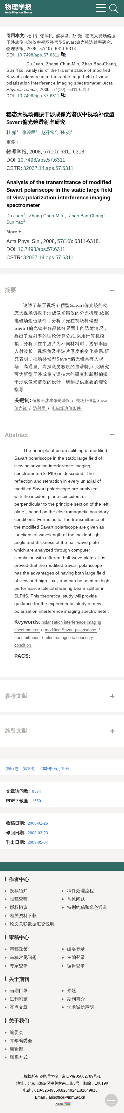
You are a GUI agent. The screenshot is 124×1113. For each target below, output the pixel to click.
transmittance (27, 637)
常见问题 (76, 899)
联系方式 (19, 1057)
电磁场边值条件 (67, 408)
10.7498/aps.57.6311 (38, 55)
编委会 (16, 1032)
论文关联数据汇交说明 (32, 923)
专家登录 (19, 965)
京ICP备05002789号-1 (81, 1076)
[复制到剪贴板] (63, 54)
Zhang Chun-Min (46, 215)
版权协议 (19, 907)
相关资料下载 (23, 915)
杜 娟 (11, 132)
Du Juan (14, 215)
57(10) (50, 151)
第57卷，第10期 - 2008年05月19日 (38, 768)
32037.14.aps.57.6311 (48, 168)
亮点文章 (19, 1007)
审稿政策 (19, 949)
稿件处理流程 (80, 890)
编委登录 (76, 949)
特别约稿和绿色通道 (87, 907)
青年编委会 (21, 1040)
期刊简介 (76, 998)
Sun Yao (14, 222)
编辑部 (16, 1048)
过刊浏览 (19, 998)
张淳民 (29, 132)
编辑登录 (76, 965)
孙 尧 (65, 132)
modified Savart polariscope (71, 629)
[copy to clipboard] (63, 95)
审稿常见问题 (23, 957)
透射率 (40, 408)
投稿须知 (19, 890)
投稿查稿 (19, 899)
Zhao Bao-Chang (86, 215)
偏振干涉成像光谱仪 (51, 400)
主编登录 (76, 957)
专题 (71, 990)
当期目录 (19, 990)
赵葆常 (48, 132)
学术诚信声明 (80, 1007)
